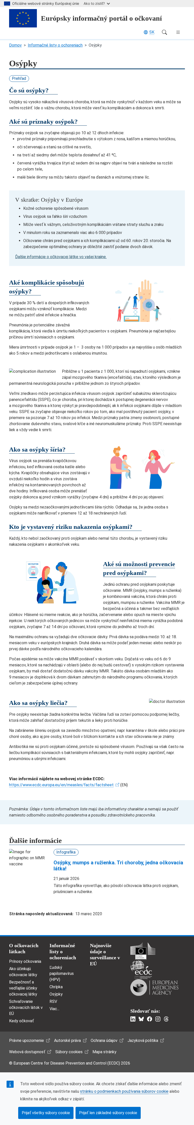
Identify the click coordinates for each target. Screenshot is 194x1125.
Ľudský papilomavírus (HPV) (62, 973)
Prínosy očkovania (25, 961)
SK (151, 32)
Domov (15, 45)
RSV (53, 1001)
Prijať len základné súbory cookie (108, 1112)
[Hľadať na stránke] (164, 32)
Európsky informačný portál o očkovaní (101, 18)
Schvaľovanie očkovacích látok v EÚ (26, 1007)
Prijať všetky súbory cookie (46, 1112)
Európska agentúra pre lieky (154, 987)
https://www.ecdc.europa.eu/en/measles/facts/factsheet (61, 784)
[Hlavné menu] (178, 32)
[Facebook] (149, 1018)
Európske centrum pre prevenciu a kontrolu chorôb (141, 969)
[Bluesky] (141, 1018)
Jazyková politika (143, 1040)
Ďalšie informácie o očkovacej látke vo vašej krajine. (61, 256)
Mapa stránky (104, 1051)
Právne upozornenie (26, 1040)
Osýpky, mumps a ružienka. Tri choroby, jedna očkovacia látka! (118, 866)
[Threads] (166, 1018)
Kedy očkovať (21, 1020)
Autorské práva (67, 1040)
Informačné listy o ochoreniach (55, 45)
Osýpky (56, 994)
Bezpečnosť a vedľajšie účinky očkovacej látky (23, 988)
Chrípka (56, 986)
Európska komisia (142, 951)
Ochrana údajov (104, 1040)
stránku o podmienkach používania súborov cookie (124, 1091)
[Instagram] (157, 1018)
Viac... (54, 1008)
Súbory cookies (69, 1051)
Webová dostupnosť (27, 1051)
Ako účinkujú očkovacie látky (23, 971)
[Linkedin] (132, 1018)
